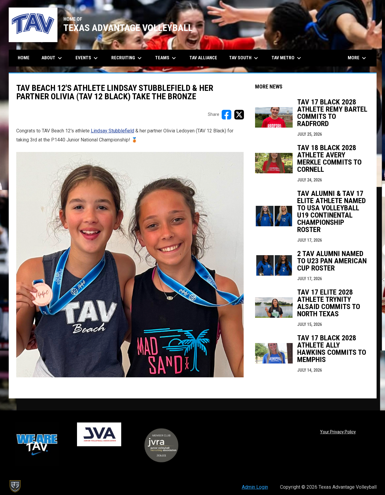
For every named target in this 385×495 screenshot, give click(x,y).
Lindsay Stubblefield (112, 131)
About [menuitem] (52, 58)
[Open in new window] (130, 264)
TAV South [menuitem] (244, 58)
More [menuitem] (358, 58)
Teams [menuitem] (166, 58)
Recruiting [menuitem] (127, 58)
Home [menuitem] (23, 57)
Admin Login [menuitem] (255, 487)
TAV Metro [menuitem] (287, 58)
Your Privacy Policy (338, 431)
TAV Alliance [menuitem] (203, 57)
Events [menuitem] (87, 58)
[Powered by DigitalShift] (15, 486)
